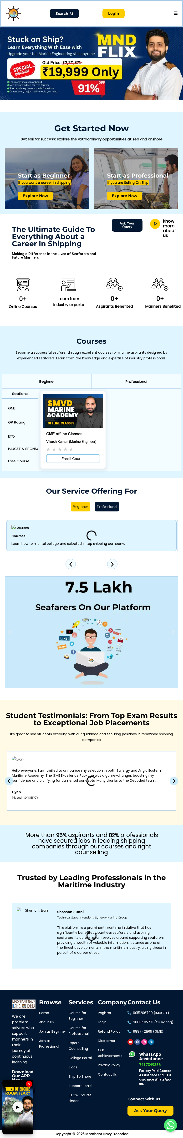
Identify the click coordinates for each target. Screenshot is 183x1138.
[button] (47, 381)
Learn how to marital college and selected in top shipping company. (68, 543)
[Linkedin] (151, 1042)
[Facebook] (137, 1042)
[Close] (82, 28)
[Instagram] (144, 1042)
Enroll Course (73, 458)
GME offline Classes (64, 434)
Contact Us (143, 1002)
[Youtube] (130, 1042)
